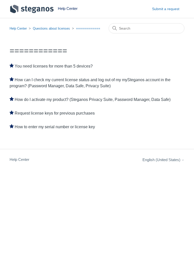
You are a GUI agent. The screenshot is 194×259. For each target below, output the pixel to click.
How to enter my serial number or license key (55, 127)
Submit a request (165, 9)
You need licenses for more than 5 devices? (54, 66)
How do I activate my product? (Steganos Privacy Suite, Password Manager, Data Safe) (93, 99)
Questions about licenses (51, 28)
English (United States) (161, 160)
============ (88, 28)
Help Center (18, 28)
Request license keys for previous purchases (55, 113)
